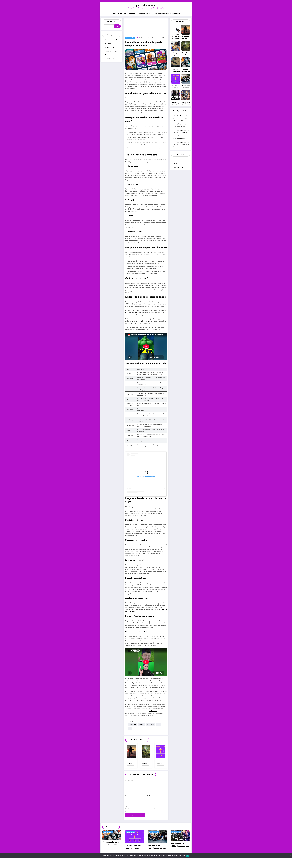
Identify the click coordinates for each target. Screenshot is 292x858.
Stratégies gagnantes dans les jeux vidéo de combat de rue (175, 54)
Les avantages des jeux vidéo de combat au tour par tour (160, 763)
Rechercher (111, 21)
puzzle (160, 38)
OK (187, 855)
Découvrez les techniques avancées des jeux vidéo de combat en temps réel (186, 87)
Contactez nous (178, 164)
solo (163, 38)
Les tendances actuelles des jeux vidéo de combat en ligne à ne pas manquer (186, 103)
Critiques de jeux (132, 14)
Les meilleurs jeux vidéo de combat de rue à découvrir (145, 763)
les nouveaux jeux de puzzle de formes (138, 321)
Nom (126, 796)
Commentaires (129, 780)
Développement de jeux (146, 14)
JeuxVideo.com (152, 711)
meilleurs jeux (155, 38)
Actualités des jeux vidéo (119, 14)
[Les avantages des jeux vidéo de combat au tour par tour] (160, 751)
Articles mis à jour (109, 43)
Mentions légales (178, 167)
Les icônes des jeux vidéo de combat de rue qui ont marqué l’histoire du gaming (175, 37)
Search (117, 26)
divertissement (142, 38)
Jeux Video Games (145, 5)
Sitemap (176, 160)
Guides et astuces (175, 14)
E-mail (148, 796)
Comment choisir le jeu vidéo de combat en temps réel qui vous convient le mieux (186, 70)
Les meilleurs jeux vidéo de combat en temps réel (175, 103)
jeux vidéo (148, 38)
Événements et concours (162, 14)
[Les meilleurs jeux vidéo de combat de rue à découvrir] (146, 751)
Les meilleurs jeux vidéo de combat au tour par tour (130, 763)
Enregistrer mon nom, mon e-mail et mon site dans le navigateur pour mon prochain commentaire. (144, 810)
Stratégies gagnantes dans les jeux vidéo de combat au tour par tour (175, 70)
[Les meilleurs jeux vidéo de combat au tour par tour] (131, 751)
